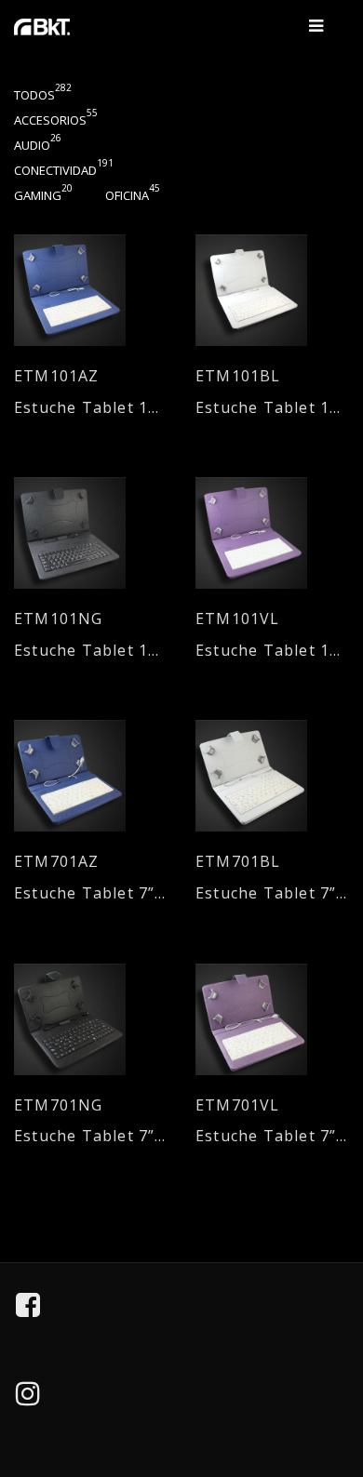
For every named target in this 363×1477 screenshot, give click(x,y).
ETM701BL (238, 862)
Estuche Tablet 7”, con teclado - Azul (91, 893)
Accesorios (56, 120)
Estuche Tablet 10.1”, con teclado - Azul (91, 408)
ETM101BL (238, 376)
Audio (37, 145)
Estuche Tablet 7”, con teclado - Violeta (272, 1136)
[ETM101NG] (91, 533)
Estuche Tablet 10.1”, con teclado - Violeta (272, 650)
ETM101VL (237, 619)
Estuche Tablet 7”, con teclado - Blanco (272, 893)
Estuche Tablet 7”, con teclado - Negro (91, 1136)
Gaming (43, 195)
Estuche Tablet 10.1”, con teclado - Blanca (272, 408)
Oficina (132, 195)
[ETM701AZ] (91, 776)
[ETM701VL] (272, 1019)
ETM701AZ (57, 862)
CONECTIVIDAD (64, 170)
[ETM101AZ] (91, 290)
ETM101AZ (57, 376)
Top (336, 1377)
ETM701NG (58, 1105)
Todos (43, 94)
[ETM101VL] (272, 533)
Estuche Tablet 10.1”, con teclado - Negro (91, 650)
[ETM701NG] (91, 1019)
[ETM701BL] (272, 776)
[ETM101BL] (272, 290)
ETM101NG (58, 619)
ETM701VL (237, 1105)
